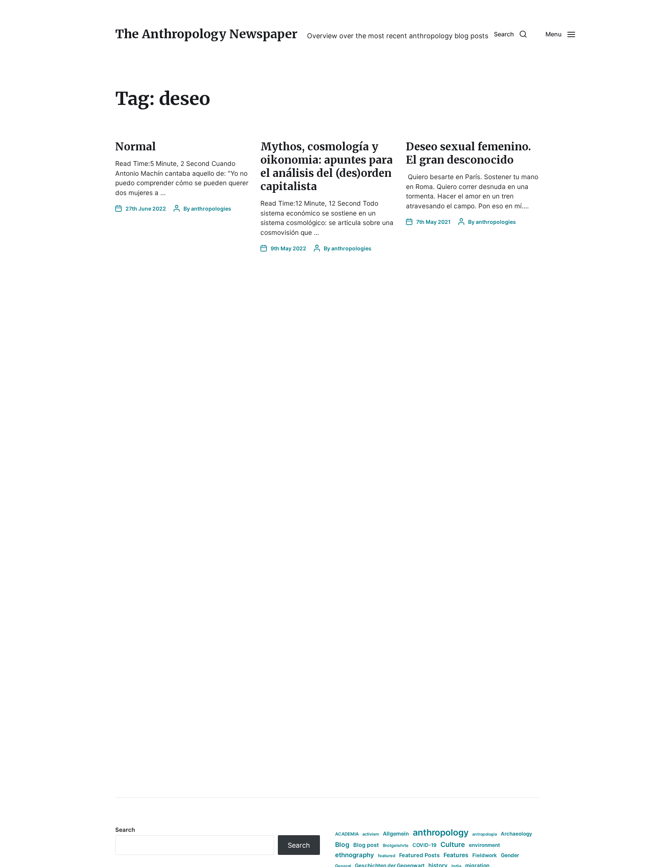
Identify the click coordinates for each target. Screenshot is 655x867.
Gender (510, 855)
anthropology (441, 832)
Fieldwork (484, 855)
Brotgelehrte (396, 845)
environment (484, 845)
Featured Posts (419, 855)
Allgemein (396, 833)
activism (370, 834)
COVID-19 (424, 845)
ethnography (354, 855)
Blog (342, 844)
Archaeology (516, 834)
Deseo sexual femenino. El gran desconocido (468, 153)
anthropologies (211, 208)
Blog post (366, 845)
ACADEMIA (347, 834)
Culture (452, 844)
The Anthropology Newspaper (206, 34)
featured (386, 855)
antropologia (484, 834)
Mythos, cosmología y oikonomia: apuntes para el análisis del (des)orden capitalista (326, 166)
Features (456, 855)
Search (125, 829)
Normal (135, 146)
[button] (510, 34)
